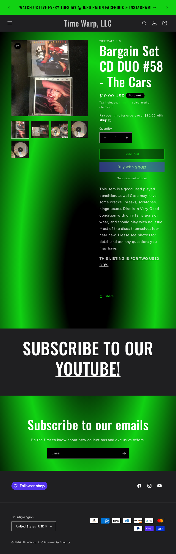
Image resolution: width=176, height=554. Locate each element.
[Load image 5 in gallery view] (20, 149)
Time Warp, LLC (33, 542)
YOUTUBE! (88, 368)
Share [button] (109, 296)
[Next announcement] (167, 7)
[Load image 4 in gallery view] (79, 129)
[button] (10, 23)
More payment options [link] (132, 178)
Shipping (125, 102)
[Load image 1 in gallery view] (20, 129)
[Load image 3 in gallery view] (59, 129)
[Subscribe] (124, 453)
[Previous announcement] (9, 7)
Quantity (105, 128)
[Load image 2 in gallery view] (40, 129)
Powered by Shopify (57, 542)
